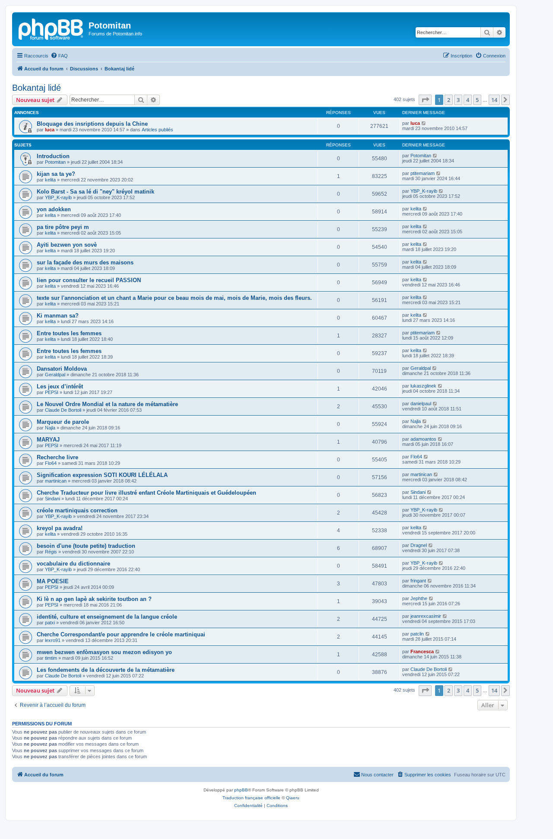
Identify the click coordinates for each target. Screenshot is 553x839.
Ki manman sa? (58, 315)
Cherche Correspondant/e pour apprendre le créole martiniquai (121, 634)
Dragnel (418, 545)
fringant (418, 580)
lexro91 (52, 640)
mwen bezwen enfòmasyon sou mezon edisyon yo (104, 652)
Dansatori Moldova (62, 368)
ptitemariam (422, 173)
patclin (417, 633)
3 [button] (458, 100)
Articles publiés (157, 129)
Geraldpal (55, 374)
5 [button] (477, 100)
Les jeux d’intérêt (60, 386)
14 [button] (494, 100)
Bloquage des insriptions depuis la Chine (92, 124)
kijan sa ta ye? (56, 174)
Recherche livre (57, 457)
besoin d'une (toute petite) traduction (86, 546)
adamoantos (423, 439)
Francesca (422, 651)
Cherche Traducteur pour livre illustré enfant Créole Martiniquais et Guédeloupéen (146, 492)
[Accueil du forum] (51, 28)
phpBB (241, 790)
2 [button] (448, 100)
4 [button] (467, 100)
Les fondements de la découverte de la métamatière (106, 670)
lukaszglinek (423, 385)
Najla (50, 427)
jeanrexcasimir (425, 616)
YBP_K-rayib (58, 197)
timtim (51, 658)
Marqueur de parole (63, 422)
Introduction (53, 156)
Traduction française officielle (251, 797)
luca (49, 129)
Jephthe (418, 598)
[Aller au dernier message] (424, 123)
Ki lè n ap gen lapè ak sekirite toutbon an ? (94, 599)
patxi (50, 622)
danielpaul (420, 403)
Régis (51, 551)
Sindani (52, 498)
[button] (425, 100)
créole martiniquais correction (77, 510)
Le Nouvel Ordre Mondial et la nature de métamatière (107, 404)
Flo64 (51, 463)
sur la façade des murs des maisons (85, 262)
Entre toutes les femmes (69, 333)
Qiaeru (292, 797)
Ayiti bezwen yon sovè (67, 245)
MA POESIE (53, 581)
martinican (56, 480)
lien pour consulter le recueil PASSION (89, 280)
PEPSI (51, 392)
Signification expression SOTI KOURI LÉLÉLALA (102, 475)
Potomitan (55, 162)
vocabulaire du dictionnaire (73, 563)
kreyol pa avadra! (60, 528)
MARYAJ (48, 439)
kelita (50, 179)
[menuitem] (59, 56)
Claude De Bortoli (63, 410)
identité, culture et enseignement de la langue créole (107, 616)
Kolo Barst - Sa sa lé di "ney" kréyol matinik (95, 191)
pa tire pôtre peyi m (63, 227)
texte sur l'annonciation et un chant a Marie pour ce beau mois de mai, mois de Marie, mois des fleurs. (174, 298)
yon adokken (54, 209)
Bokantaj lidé (36, 87)
